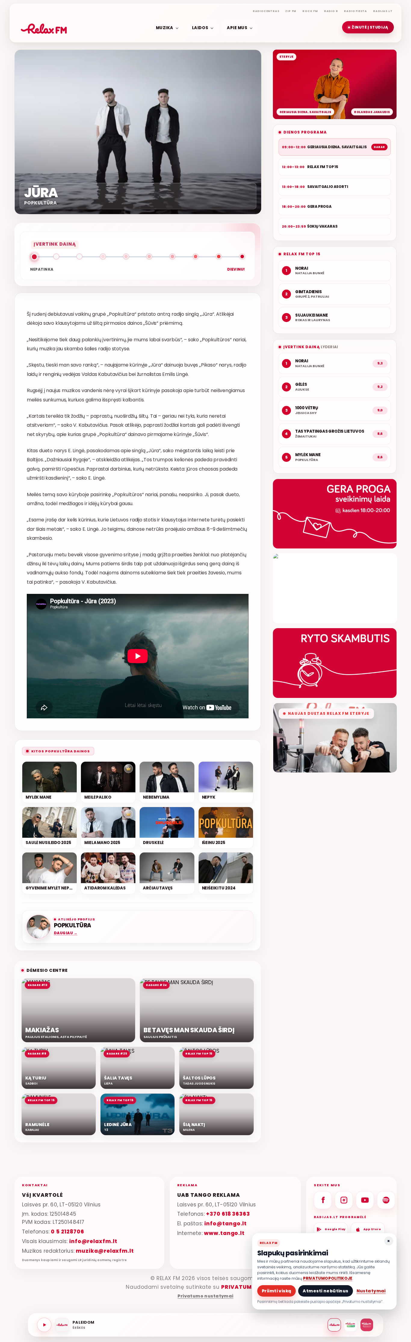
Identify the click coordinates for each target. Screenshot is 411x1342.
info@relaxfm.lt (93, 1241)
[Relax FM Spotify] (386, 1200)
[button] (368, 27)
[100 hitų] (350, 1324)
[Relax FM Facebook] (323, 1200)
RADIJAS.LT (383, 11)
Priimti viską (276, 1291)
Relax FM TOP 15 (301, 253)
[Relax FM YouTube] (365, 1200)
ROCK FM (310, 11)
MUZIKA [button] (164, 27)
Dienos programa (305, 132)
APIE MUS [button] (237, 27)
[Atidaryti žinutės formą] (335, 513)
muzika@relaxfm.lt (105, 1250)
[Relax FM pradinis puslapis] (44, 27)
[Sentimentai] (366, 1324)
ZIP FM (290, 11)
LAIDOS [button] (200, 27)
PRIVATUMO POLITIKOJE (327, 1278)
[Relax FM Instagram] (344, 1200)
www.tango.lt (224, 1233)
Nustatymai (371, 1291)
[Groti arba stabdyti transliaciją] (44, 1325)
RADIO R (331, 11)
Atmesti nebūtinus (325, 1291)
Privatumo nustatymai (205, 1296)
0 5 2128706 (67, 1231)
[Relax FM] (334, 1324)
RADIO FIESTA (355, 11)
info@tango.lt (225, 1223)
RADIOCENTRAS (266, 11)
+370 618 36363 (228, 1214)
